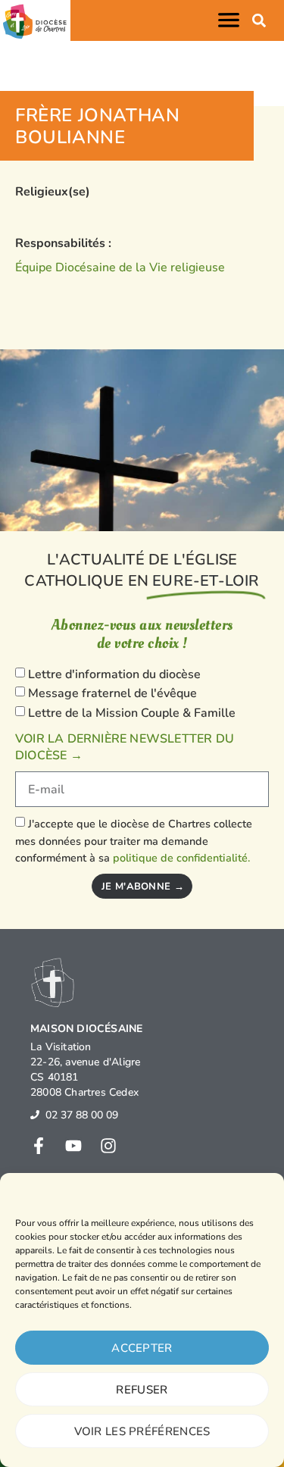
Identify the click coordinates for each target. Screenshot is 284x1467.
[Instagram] (108, 1145)
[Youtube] (73, 1145)
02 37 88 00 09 (81, 1115)
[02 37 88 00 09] (34, 1114)
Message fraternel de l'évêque (112, 694)
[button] (231, 20)
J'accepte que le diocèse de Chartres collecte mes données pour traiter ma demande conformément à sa (133, 840)
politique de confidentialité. (181, 857)
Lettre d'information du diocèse (114, 674)
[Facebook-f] (38, 1145)
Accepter (141, 1348)
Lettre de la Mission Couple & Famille (132, 713)
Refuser (141, 1389)
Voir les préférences (142, 1431)
